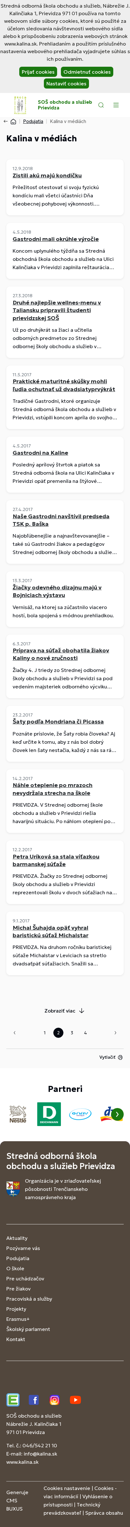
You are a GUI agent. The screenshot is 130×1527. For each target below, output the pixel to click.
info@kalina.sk (40, 1453)
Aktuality (16, 1238)
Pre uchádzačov (25, 1278)
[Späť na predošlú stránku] (7, 121)
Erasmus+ (18, 1319)
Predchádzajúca (14, 1033)
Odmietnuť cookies (87, 72)
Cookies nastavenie (67, 1488)
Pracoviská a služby (29, 1299)
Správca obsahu (104, 1513)
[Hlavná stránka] (13, 121)
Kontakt (15, 1339)
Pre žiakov (18, 1288)
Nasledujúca (115, 1033)
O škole (15, 1268)
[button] (101, 105)
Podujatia (33, 121)
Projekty (16, 1309)
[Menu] (116, 105)
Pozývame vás (23, 1248)
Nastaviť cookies (66, 83)
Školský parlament (28, 1329)
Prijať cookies (38, 72)
